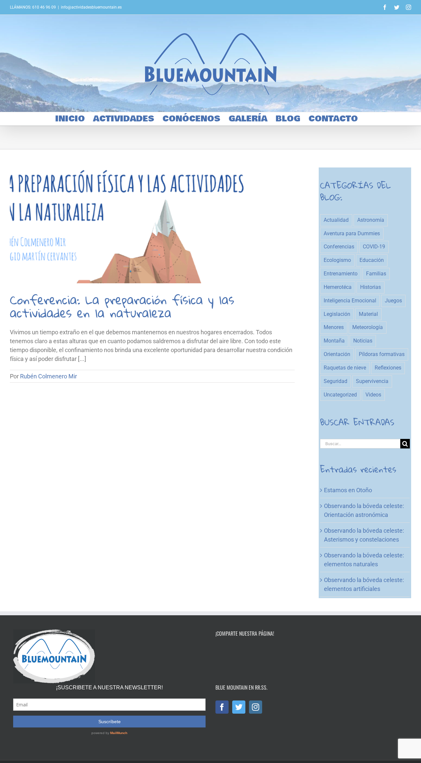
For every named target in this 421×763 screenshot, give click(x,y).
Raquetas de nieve (345, 368)
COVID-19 (374, 246)
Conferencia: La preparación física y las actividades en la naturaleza (122, 306)
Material (368, 314)
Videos (373, 395)
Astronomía (370, 220)
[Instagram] (255, 707)
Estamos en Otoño (348, 490)
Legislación (337, 314)
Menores (334, 327)
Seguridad (335, 381)
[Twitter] (238, 707)
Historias (370, 287)
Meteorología (367, 327)
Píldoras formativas (382, 354)
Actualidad (336, 220)
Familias (376, 273)
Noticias (362, 341)
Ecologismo (337, 260)
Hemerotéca (338, 287)
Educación (371, 260)
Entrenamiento (341, 273)
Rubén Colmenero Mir (48, 376)
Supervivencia (372, 381)
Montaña (334, 341)
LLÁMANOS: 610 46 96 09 (33, 7)
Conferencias (339, 246)
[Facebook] (222, 707)
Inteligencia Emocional (350, 300)
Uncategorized (340, 395)
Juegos (393, 300)
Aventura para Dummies (352, 233)
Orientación (337, 354)
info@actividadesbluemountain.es (91, 7)
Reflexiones (388, 368)
